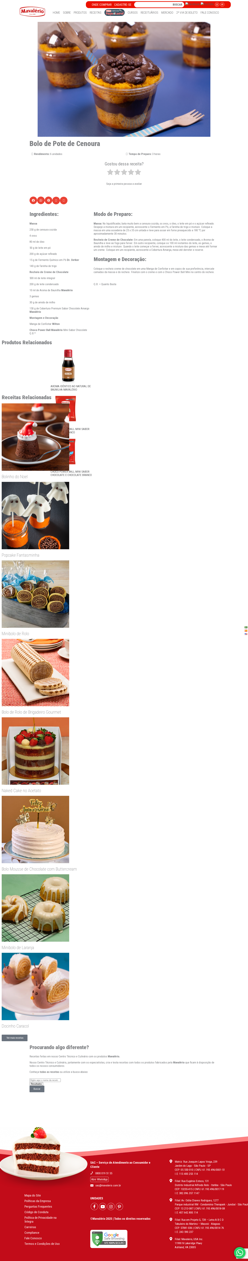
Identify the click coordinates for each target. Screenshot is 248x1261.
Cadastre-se (122, 4)
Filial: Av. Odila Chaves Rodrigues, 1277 (196, 1200)
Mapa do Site (32, 1195)
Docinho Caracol (15, 1026)
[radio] (110, 172)
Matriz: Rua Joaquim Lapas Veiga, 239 (196, 1161)
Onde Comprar (102, 4)
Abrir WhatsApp (99, 1179)
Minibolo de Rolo (15, 633)
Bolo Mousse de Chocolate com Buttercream (39, 869)
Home (56, 12)
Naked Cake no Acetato (21, 790)
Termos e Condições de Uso (42, 1244)
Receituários (149, 12)
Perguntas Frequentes (38, 1206)
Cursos (133, 12)
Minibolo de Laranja (18, 947)
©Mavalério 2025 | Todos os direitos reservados (120, 1218)
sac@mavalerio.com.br (108, 1185)
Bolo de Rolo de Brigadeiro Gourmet (31, 712)
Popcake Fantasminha (20, 555)
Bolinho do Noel (15, 476)
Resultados (36, 1084)
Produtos (80, 12)
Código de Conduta (36, 1212)
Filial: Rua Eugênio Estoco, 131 (192, 1181)
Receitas (95, 12)
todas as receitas (49, 1072)
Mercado (167, 12)
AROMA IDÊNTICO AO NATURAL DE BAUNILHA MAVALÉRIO (71, 388)
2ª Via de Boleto (187, 12)
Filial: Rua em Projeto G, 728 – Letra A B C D (199, 1219)
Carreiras (30, 1227)
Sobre (67, 12)
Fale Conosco (210, 12)
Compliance (31, 1233)
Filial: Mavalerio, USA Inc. (189, 1239)
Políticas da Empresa (37, 1201)
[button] (33, 200)
